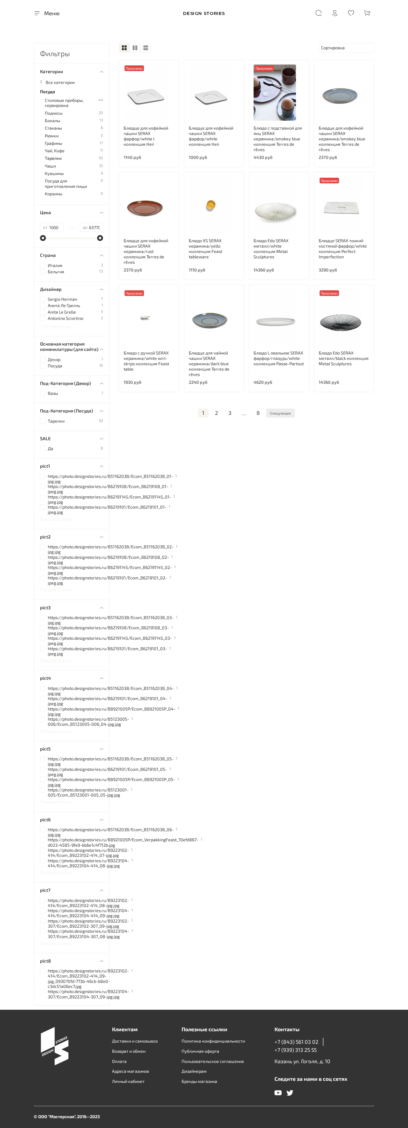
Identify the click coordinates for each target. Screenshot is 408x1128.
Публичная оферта (200, 1051)
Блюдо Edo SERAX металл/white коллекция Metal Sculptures (271, 248)
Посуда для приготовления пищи (66, 183)
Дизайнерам (194, 1071)
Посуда (47, 91)
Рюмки (52, 135)
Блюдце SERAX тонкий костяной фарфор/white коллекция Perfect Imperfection (343, 248)
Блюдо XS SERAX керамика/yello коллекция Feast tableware (205, 248)
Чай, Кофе (55, 150)
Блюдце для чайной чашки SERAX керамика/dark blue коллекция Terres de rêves (209, 363)
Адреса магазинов (130, 1071)
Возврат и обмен (128, 1051)
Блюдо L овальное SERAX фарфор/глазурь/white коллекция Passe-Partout (279, 358)
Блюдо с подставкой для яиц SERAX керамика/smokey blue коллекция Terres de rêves (278, 138)
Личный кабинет (128, 1081)
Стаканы (53, 128)
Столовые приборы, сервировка (64, 103)
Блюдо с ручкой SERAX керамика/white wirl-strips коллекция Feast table (146, 361)
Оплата (119, 1061)
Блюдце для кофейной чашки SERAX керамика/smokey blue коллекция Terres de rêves (342, 138)
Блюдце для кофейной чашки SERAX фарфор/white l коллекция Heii (146, 136)
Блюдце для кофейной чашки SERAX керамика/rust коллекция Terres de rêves (146, 251)
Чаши (50, 165)
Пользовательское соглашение (213, 1061)
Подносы (53, 113)
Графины (53, 143)
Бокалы (52, 120)
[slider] (43, 238)
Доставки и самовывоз (135, 1040)
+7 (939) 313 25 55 (295, 1049)
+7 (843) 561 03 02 (296, 1041)
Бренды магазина (199, 1081)
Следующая (280, 413)
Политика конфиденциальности (213, 1040)
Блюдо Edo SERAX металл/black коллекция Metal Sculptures (344, 358)
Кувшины (54, 173)
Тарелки (53, 158)
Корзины (53, 193)
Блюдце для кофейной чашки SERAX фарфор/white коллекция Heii (211, 136)
